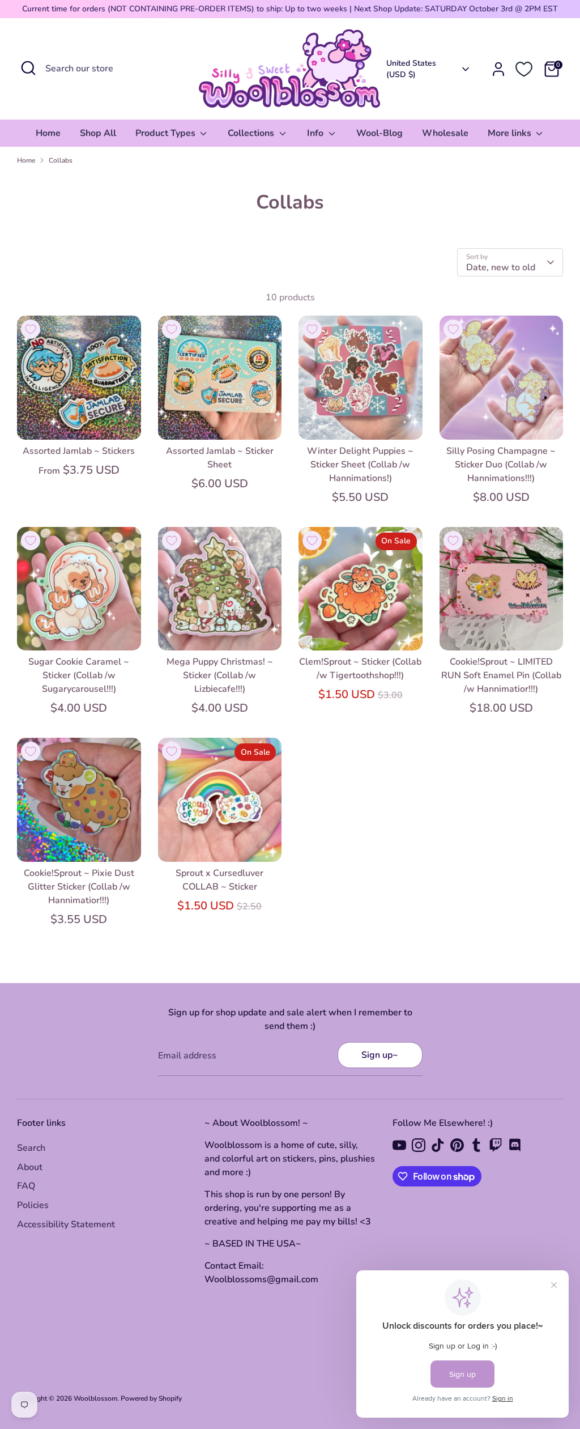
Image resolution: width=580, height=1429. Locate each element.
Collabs (60, 160)
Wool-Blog (379, 133)
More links (511, 133)
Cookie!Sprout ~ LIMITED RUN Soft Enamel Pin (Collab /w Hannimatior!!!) (501, 675)
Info (316, 133)
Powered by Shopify (151, 1398)
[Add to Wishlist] (30, 329)
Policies (33, 1205)
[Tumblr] (476, 1145)
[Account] (498, 69)
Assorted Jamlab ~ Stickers (79, 451)
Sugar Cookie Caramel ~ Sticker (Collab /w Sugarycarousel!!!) (78, 675)
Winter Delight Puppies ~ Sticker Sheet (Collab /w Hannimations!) (360, 464)
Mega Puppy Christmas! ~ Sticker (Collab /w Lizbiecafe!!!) (220, 675)
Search (31, 1148)
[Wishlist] (524, 69)
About (29, 1167)
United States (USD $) (411, 69)
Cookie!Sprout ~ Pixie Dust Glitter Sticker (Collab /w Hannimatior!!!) (79, 887)
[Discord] (515, 1145)
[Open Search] (28, 68)
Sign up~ (379, 1055)
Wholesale (445, 133)
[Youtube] (399, 1145)
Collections (252, 133)
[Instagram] (418, 1145)
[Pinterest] (457, 1145)
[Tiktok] (438, 1145)
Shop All (98, 133)
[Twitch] (495, 1145)
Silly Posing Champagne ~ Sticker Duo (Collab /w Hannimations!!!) (501, 464)
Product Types (166, 133)
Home (48, 133)
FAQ (26, 1186)
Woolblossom (95, 1398)
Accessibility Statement (66, 1224)
